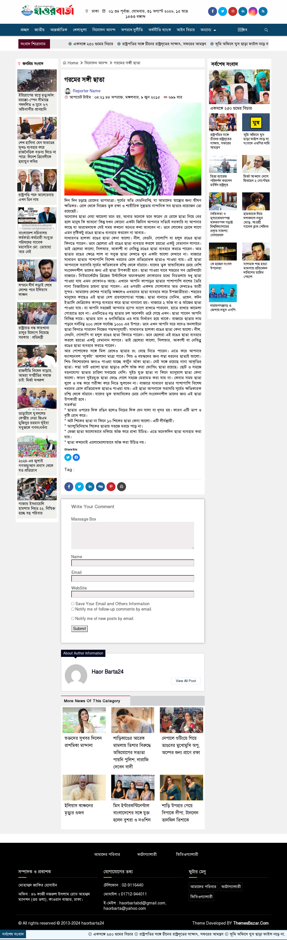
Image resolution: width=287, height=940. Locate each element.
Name (76, 556)
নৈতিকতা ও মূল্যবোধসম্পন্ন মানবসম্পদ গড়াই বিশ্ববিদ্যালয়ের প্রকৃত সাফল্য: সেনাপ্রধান (221, 224)
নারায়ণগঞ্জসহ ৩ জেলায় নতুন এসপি (222, 307)
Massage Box (83, 519)
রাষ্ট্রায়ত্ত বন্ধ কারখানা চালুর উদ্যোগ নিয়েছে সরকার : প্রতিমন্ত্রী (34, 333)
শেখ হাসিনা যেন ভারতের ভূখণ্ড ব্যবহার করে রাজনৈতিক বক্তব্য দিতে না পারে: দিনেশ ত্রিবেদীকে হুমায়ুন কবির (37, 152)
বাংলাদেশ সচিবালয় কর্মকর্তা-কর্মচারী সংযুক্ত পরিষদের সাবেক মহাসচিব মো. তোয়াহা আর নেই (36, 242)
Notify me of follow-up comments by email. (113, 609)
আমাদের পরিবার (107, 854)
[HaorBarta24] (47, 9)
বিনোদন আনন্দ (103, 29)
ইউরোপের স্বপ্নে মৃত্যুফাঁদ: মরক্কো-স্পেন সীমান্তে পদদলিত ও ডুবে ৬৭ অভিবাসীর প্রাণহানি (36, 102)
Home (73, 62)
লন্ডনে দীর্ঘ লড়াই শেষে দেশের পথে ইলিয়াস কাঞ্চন (35, 290)
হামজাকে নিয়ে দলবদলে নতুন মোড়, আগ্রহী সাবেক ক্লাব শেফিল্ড (256, 220)
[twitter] (222, 11)
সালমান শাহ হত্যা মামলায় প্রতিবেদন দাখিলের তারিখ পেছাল (255, 270)
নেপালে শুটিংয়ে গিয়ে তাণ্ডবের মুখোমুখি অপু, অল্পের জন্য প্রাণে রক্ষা (181, 745)
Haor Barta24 (108, 672)
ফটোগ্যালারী (147, 854)
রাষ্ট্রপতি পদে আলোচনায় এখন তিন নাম (36, 197)
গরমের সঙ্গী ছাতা (127, 62)
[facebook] (212, 11)
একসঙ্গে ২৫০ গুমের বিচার (67, 43)
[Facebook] (68, 486)
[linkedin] (242, 11)
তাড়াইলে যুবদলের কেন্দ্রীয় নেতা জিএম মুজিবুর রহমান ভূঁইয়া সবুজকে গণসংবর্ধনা (34, 420)
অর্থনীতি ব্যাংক (159, 29)
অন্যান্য (205, 29)
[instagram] (232, 11)
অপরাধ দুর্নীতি (132, 29)
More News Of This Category (92, 701)
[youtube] (252, 11)
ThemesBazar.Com (251, 923)
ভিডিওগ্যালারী (187, 854)
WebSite (79, 588)
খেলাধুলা (80, 29)
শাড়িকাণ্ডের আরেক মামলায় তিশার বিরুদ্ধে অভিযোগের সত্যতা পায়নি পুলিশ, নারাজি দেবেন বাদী (132, 753)
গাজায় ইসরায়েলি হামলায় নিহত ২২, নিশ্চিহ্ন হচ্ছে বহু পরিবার (37, 508)
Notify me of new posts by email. (104, 618)
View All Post (186, 681)
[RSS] (263, 11)
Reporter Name (86, 90)
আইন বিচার (186, 29)
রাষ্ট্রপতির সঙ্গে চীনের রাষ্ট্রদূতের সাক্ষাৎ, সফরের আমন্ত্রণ (138, 43)
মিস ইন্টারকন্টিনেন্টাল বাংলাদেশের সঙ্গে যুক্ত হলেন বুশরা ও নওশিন (132, 813)
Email (76, 572)
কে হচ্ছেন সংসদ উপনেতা (221, 266)
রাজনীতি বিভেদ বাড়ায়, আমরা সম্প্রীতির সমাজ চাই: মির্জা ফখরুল (35, 375)
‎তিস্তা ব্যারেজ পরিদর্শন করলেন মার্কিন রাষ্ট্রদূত (221, 180)
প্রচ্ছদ (25, 29)
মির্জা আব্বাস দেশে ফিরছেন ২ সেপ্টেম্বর (257, 178)
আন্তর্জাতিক (58, 29)
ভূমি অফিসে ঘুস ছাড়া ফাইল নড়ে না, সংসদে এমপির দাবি (233, 43)
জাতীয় (40, 29)
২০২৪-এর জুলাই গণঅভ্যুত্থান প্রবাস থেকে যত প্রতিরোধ (36, 466)
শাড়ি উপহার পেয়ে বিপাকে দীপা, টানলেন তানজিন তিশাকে (180, 813)
